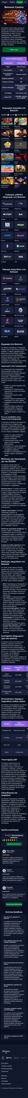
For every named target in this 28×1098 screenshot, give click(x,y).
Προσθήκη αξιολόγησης (14, 844)
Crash (19, 114)
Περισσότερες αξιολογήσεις (14, 904)
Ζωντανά (12, 114)
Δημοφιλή (4, 114)
